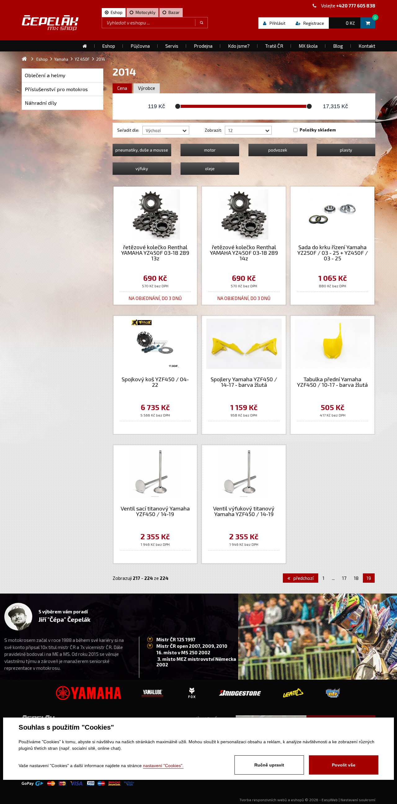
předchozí (303, 578)
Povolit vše (343, 764)
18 (356, 578)
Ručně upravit (269, 764)
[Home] (85, 45)
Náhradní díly (41, 103)
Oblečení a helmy (45, 75)
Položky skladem (318, 129)
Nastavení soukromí (358, 799)
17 (344, 578)
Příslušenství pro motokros (56, 89)
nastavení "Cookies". (163, 765)
